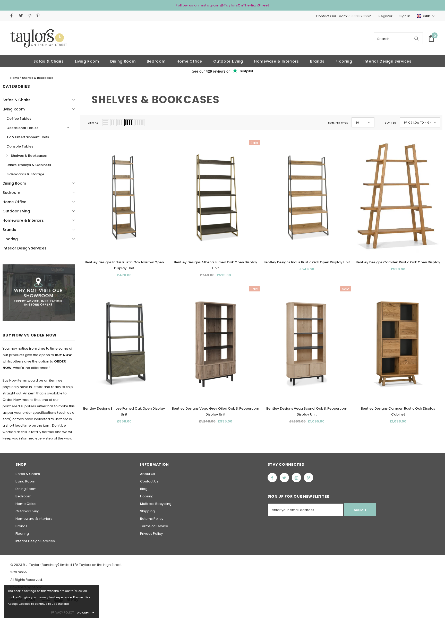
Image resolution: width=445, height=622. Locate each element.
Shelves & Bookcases (37, 78)
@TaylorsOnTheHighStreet (244, 5)
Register (385, 16)
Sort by (390, 123)
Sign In (404, 16)
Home (14, 78)
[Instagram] (31, 15)
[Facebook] (13, 15)
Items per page (337, 123)
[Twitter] (22, 15)
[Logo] (38, 38)
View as (93, 123)
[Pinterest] (40, 15)
